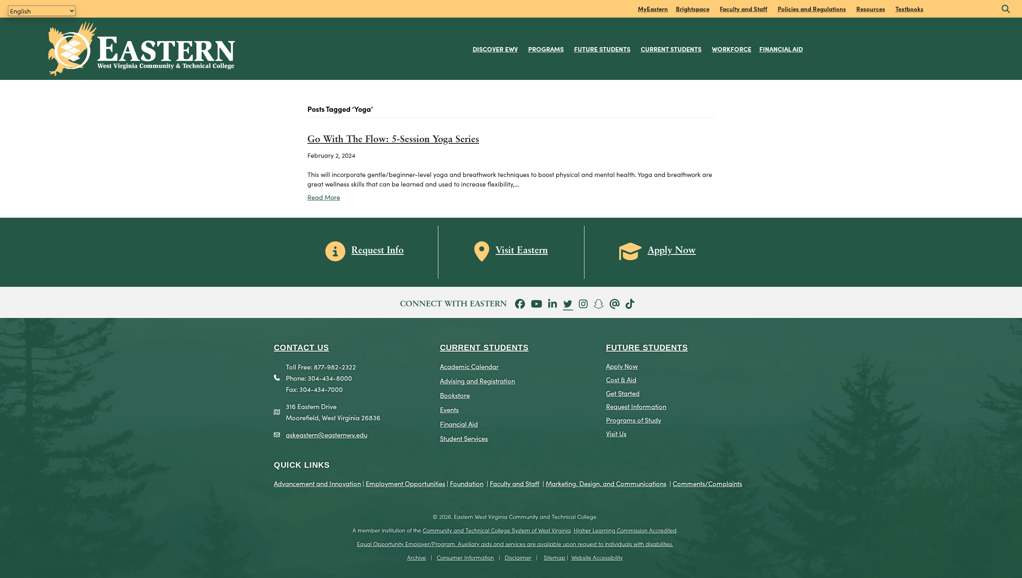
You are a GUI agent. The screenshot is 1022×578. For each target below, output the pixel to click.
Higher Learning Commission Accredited (625, 530)
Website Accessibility (597, 557)
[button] (1006, 9)
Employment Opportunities (405, 483)
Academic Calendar (469, 366)
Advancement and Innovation (317, 483)
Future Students (602, 48)
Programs (546, 48)
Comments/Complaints (707, 483)
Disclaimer (518, 557)
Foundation (466, 483)
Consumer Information (465, 557)
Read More (323, 197)
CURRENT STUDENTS (484, 347)
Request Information (636, 406)
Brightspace (692, 8)
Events (449, 409)
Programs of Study (633, 419)
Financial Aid (781, 48)
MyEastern (653, 8)
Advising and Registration (477, 380)
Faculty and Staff (743, 8)
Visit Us (616, 433)
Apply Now (622, 365)
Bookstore (455, 394)
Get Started (623, 392)
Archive (416, 557)
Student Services (464, 438)
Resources (870, 8)
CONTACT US (301, 347)
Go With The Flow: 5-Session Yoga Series (393, 140)
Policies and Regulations (812, 8)
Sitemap (554, 557)
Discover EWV (495, 48)
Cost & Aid (621, 379)
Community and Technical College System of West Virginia (497, 530)
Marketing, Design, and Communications (606, 483)
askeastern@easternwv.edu (326, 434)
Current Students (671, 48)
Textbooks (909, 8)
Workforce (731, 48)
